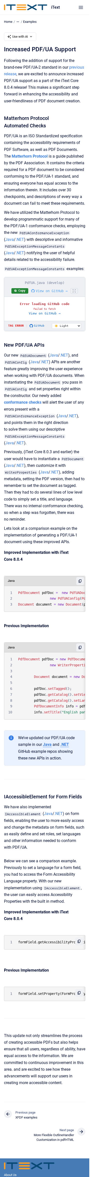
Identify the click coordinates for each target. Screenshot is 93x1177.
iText (55, 7)
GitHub (39, 325)
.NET (20, 239)
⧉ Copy (19, 290)
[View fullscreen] (74, 291)
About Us (10, 1175)
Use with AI (20, 36)
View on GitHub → (51, 291)
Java (9, 239)
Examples (30, 22)
